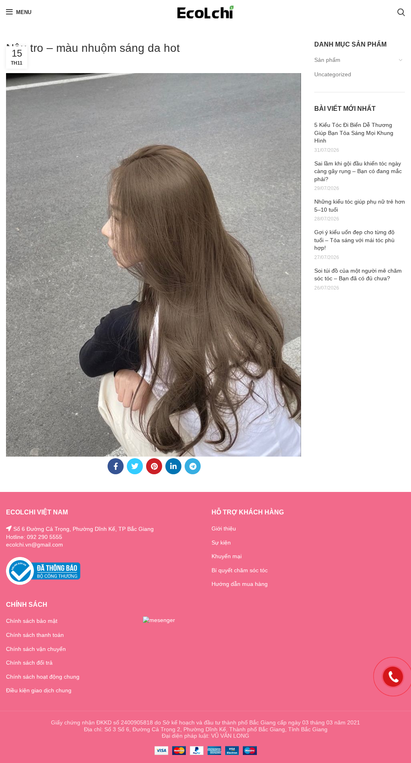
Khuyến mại (227, 556)
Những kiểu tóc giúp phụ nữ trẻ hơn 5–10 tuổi (359, 205)
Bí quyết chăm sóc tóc (240, 570)
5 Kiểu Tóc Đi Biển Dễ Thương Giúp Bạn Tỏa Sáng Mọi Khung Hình (353, 133)
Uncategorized (332, 74)
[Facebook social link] (116, 466)
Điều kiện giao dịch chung (38, 690)
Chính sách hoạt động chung (42, 676)
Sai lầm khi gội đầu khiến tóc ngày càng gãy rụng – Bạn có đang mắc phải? (358, 171)
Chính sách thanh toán (35, 635)
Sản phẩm (327, 60)
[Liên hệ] (393, 676)
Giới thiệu (224, 528)
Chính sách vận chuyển (36, 649)
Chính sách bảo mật (31, 621)
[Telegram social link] (193, 466)
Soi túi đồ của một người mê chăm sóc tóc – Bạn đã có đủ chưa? (358, 274)
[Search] (401, 12)
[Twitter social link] (135, 466)
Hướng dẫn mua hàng (240, 584)
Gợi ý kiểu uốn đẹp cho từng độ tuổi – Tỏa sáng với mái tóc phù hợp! (354, 240)
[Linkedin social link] (173, 466)
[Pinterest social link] (154, 466)
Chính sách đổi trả (29, 662)
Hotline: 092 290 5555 (34, 537)
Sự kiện (221, 542)
